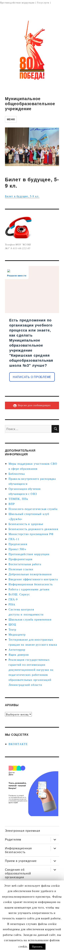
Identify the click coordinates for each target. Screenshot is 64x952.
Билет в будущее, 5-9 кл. (22, 196)
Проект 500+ (17, 549)
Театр (12, 629)
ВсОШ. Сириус (19, 594)
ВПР (12, 504)
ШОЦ (12, 624)
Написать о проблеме (32, 377)
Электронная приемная (22, 831)
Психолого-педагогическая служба (33, 509)
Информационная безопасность (31, 584)
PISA (12, 604)
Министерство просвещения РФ (31, 534)
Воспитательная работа (25, 564)
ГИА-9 (13, 599)
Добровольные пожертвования (30, 574)
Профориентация (21, 559)
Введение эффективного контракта (33, 579)
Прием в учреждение (21, 861)
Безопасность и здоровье (26, 524)
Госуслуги (43, 2)
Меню (11, 119)
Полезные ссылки (21, 569)
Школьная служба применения (30, 619)
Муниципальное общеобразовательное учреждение (30, 103)
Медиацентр (17, 634)
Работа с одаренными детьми (29, 589)
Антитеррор (17, 649)
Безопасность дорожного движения (33, 529)
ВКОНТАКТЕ (18, 744)
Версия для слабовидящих (34, 405)
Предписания (18, 544)
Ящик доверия (19, 654)
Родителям (13, 839)
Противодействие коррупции (17, 2)
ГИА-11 (14, 539)
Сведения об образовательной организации (18, 873)
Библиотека (17, 473)
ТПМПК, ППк (18, 499)
